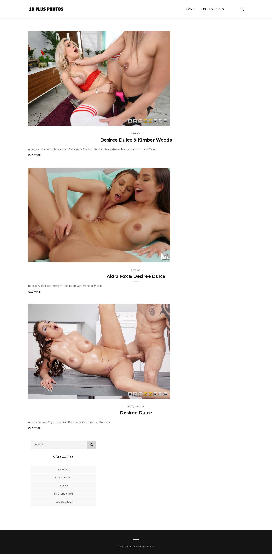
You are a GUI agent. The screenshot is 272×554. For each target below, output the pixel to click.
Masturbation (63, 493)
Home (190, 9)
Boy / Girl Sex (136, 407)
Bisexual (63, 469)
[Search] (242, 9)
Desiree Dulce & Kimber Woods (136, 140)
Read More (34, 155)
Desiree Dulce (136, 412)
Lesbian (135, 134)
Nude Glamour (63, 501)
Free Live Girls (212, 9)
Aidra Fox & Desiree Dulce (136, 276)
